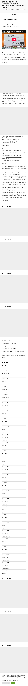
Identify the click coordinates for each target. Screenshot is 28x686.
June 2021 (4, 448)
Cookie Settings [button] (6, 683)
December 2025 (6, 373)
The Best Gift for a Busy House (9, 343)
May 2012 (4, 573)
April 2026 (4, 365)
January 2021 (5, 461)
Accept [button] (13, 683)
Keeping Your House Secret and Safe (10, 346)
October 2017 (5, 565)
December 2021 (5, 432)
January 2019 (5, 525)
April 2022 (4, 421)
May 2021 (4, 450)
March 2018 (4, 552)
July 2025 (4, 381)
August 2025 (5, 378)
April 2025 (4, 386)
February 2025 (5, 389)
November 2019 (5, 498)
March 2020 (5, 488)
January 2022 (5, 429)
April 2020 (4, 485)
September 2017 (6, 568)
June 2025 (4, 384)
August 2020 (5, 474)
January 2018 (5, 557)
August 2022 (5, 410)
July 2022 (4, 413)
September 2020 (6, 472)
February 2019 (5, 522)
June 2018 (4, 544)
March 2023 (5, 394)
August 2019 (5, 506)
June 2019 (4, 512)
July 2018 (4, 541)
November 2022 (5, 402)
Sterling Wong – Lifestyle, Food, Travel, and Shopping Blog (13, 5)
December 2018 (5, 528)
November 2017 (5, 562)
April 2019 (4, 517)
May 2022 (4, 418)
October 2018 (5, 533)
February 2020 (5, 490)
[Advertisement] (14, 79)
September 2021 (6, 440)
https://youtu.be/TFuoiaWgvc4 (18, 152)
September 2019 (6, 504)
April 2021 (4, 453)
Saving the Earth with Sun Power (9, 348)
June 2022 (4, 416)
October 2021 (5, 437)
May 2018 (4, 546)
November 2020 (6, 466)
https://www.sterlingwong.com (13, 160)
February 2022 (5, 426)
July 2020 (4, 477)
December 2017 (5, 560)
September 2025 (6, 376)
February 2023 (5, 397)
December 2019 (5, 496)
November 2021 (5, 434)
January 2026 (5, 370)
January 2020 (5, 493)
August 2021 (5, 442)
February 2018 (5, 554)
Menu (14, 14)
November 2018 (5, 530)
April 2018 (4, 549)
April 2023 (4, 392)
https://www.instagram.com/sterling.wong (11, 155)
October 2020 (5, 469)
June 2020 (4, 480)
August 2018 (5, 538)
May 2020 (4, 482)
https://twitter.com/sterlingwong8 (13, 157)
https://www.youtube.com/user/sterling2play (12, 150)
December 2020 (6, 464)
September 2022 (6, 408)
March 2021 (4, 456)
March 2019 (4, 520)
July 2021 (4, 445)
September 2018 (6, 536)
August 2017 (5, 570)
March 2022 (4, 424)
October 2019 (5, 501)
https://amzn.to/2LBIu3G (19, 57)
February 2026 (5, 368)
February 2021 (5, 458)
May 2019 (4, 514)
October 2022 (5, 405)
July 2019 (4, 509)
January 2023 (5, 400)
